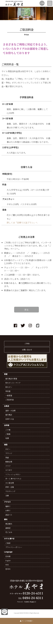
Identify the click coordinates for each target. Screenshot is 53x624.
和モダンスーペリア (12, 383)
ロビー (7, 449)
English (8, 560)
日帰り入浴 (9, 419)
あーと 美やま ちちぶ (13, 479)
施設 (5, 445)
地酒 (7, 438)
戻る (26, 309)
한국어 (7, 569)
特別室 (7, 391)
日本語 (7, 556)
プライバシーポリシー (13, 547)
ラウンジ (8, 453)
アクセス (7, 502)
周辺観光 (8, 524)
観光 (5, 519)
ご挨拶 (7, 543)
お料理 (6, 425)
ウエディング (10, 491)
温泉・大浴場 (10, 411)
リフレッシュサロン (12, 474)
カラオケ (8, 470)
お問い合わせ (27, 349)
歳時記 (7, 528)
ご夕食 (7, 430)
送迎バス (8, 515)
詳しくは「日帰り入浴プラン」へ (22, 222)
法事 (7, 496)
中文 (7, 565)
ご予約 (26, 343)
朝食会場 (8, 462)
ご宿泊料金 (9, 400)
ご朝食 (7, 434)
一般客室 (8, 395)
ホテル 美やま (9, 539)
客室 (5, 374)
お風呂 (6, 406)
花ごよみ (8, 532)
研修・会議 (9, 487)
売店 (7, 458)
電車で (7, 506)
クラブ (7, 466)
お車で (7, 511)
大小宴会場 (9, 483)
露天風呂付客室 (11, 379)
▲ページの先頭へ (26, 621)
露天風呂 (8, 415)
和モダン (8, 387)
